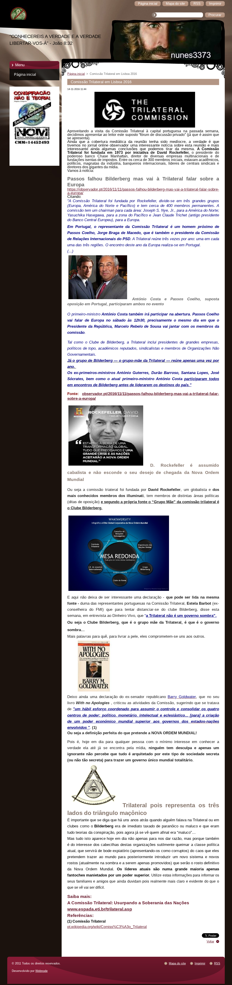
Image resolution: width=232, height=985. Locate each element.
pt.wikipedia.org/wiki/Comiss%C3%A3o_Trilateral (107, 927)
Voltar (210, 941)
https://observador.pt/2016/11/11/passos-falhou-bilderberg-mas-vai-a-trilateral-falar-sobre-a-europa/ (143, 191)
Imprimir (200, 963)
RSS (217, 963)
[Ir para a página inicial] (38, 15)
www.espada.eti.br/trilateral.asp (99, 909)
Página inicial (25, 74)
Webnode (41, 971)
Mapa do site (177, 963)
